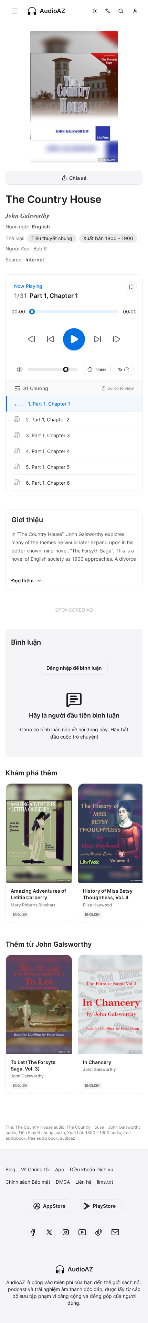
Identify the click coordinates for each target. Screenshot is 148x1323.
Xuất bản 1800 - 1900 (108, 238)
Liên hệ (83, 1182)
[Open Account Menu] (135, 11)
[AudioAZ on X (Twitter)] (49, 1232)
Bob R (40, 248)
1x (120, 369)
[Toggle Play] (74, 339)
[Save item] (131, 286)
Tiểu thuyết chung (51, 238)
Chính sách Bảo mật (28, 1182)
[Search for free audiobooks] (121, 11)
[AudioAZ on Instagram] (65, 1232)
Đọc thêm (22, 580)
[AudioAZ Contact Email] (115, 1232)
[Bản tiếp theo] (117, 339)
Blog (10, 1169)
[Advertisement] (74, 609)
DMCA (63, 1182)
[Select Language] (108, 11)
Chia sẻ (77, 178)
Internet (34, 259)
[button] (74, 404)
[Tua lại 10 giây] (50, 339)
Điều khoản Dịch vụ (91, 1169)
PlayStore (104, 1206)
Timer (100, 369)
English (41, 226)
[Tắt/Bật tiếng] (19, 369)
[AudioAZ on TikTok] (98, 1232)
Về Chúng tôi (35, 1169)
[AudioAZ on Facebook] (32, 1232)
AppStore (54, 1206)
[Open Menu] (15, 11)
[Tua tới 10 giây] (97, 339)
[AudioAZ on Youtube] (82, 1232)
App (59, 1169)
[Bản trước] (31, 339)
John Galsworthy (27, 215)
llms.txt (105, 1182)
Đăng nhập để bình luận (74, 668)
